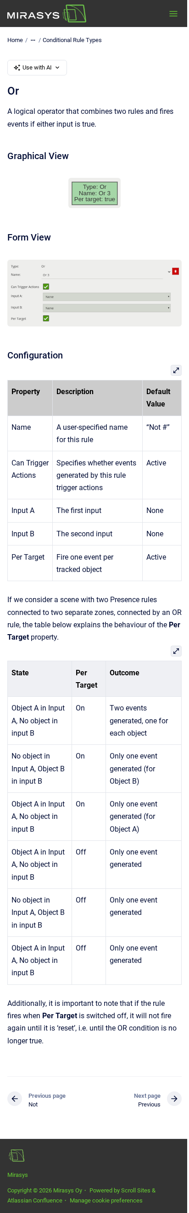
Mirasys (17, 1174)
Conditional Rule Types (72, 40)
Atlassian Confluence (34, 1200)
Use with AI (37, 67)
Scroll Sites (135, 1190)
